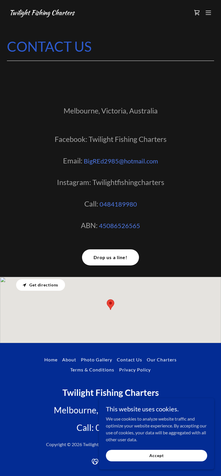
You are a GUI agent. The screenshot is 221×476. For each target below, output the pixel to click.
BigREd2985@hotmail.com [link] (121, 161)
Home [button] (51, 359)
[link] (41, 13)
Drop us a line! (110, 257)
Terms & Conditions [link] (92, 369)
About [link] (69, 359)
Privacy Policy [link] (135, 369)
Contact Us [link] (129, 359)
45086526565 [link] (119, 226)
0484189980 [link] (118, 204)
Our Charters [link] (162, 359)
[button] (208, 12)
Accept (156, 455)
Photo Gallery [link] (96, 359)
